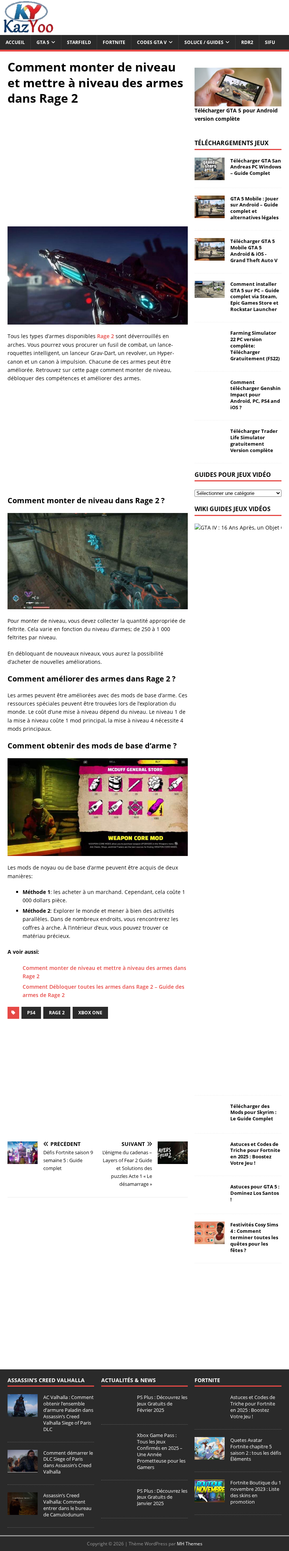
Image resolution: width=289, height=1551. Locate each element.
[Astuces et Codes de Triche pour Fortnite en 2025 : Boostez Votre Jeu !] (210, 1158)
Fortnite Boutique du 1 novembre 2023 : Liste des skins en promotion (255, 1492)
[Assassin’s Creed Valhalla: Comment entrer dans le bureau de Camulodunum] (23, 1510)
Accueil (15, 42)
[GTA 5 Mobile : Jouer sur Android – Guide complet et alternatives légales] (210, 213)
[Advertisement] (98, 166)
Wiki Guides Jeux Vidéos (233, 509)
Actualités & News (128, 1380)
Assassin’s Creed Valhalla (46, 1380)
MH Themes (189, 1543)
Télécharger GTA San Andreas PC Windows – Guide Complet (255, 167)
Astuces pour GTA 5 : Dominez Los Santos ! (255, 1193)
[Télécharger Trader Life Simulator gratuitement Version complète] (210, 446)
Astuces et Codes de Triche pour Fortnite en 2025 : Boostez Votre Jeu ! (255, 1154)
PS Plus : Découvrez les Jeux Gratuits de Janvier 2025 (162, 1497)
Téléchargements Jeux (232, 143)
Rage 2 (105, 336)
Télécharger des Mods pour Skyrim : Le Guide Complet (253, 1112)
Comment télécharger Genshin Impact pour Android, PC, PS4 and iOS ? (255, 395)
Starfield (79, 42)
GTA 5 (43, 42)
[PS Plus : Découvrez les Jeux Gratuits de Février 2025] (116, 1412)
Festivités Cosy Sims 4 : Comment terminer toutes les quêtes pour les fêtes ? (254, 1237)
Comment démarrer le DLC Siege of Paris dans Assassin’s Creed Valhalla (68, 1462)
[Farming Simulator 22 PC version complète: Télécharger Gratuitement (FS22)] (210, 348)
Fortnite (114, 42)
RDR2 (247, 42)
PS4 (31, 1012)
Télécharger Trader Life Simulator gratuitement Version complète (254, 441)
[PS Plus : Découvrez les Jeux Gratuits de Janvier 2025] (116, 1506)
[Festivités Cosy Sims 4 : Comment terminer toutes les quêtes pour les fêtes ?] (210, 1239)
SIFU (270, 42)
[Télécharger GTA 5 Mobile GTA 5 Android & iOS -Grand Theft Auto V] (210, 256)
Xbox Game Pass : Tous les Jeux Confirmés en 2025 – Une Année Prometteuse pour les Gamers (161, 1451)
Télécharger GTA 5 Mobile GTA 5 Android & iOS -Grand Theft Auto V (253, 251)
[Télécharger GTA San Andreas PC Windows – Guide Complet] (210, 175)
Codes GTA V (152, 42)
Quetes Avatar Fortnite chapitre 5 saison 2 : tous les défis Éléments (255, 1450)
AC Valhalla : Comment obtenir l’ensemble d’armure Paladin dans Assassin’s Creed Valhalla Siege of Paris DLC (68, 1413)
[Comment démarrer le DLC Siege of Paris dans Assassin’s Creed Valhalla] (23, 1468)
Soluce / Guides (204, 42)
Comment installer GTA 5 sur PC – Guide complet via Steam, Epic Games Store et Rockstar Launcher (254, 297)
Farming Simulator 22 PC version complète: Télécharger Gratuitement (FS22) (255, 345)
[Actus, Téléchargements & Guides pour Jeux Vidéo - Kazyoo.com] (28, 30)
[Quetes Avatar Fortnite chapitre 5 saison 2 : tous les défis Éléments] (210, 1455)
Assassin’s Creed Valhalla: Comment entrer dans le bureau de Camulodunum (67, 1505)
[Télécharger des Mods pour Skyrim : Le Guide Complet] (210, 1121)
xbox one (90, 1012)
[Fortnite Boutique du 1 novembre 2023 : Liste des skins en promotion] (210, 1498)
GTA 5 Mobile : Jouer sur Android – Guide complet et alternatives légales (254, 208)
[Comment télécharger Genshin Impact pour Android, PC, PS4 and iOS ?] (210, 397)
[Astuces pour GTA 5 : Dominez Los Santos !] (210, 1201)
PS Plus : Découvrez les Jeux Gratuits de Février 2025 (162, 1403)
